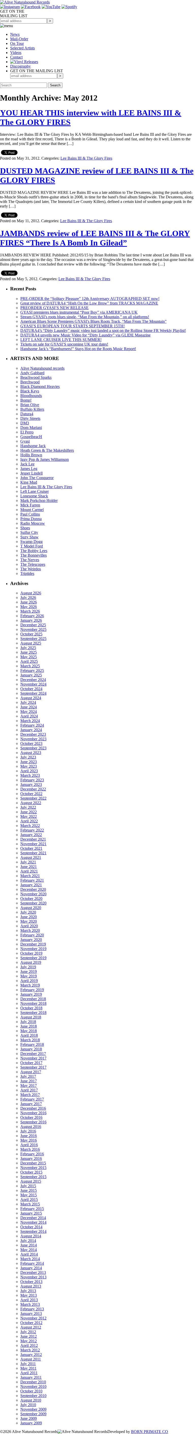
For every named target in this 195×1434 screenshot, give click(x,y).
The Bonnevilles (33, 555)
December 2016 (33, 1108)
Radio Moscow (32, 523)
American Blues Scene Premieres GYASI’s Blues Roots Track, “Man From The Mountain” (93, 321)
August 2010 (30, 1400)
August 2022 (30, 803)
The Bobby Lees (33, 551)
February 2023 (32, 780)
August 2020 (30, 907)
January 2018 (31, 1049)
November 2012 (33, 1318)
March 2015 (30, 1204)
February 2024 (32, 725)
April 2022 (29, 821)
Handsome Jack (33, 446)
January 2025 (31, 675)
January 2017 (31, 1104)
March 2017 (30, 1094)
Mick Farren (30, 505)
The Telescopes (32, 564)
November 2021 (33, 844)
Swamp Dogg (31, 541)
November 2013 (33, 1277)
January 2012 (31, 1354)
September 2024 (33, 693)
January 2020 (31, 939)
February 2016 (32, 1154)
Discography (20, 66)
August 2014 (30, 1236)
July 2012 (28, 1332)
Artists (22, 48)
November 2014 (33, 1222)
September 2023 (33, 748)
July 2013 (28, 1291)
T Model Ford (31, 546)
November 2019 (33, 949)
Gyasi (25, 441)
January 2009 (31, 1423)
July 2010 (28, 1405)
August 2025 (30, 643)
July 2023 (28, 757)
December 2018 (33, 999)
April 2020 (29, 926)
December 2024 (33, 679)
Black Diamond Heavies (40, 386)
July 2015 (28, 1186)
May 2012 (28, 1341)
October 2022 (31, 793)
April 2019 (29, 980)
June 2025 (28, 652)
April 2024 (29, 716)
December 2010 (33, 1382)
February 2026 (32, 616)
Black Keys (29, 391)
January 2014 (31, 1268)
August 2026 (30, 593)
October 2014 (31, 1227)
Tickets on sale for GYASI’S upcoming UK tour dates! (64, 344)
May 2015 (28, 1195)
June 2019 (28, 971)
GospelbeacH (31, 437)
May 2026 (28, 607)
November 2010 (33, 1386)
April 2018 (29, 1035)
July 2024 (28, 702)
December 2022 (33, 789)
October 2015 (31, 1172)
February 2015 (32, 1208)
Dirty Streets (30, 418)
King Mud (28, 482)
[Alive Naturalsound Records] (25, 2)
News (15, 34)
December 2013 (33, 1272)
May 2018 (28, 1031)
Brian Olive (29, 405)
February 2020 (32, 935)
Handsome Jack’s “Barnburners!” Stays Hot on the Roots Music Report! (78, 349)
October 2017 (31, 1063)
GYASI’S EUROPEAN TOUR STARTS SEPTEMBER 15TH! (72, 326)
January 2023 (31, 784)
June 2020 (28, 917)
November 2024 (33, 684)
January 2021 (31, 885)
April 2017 (29, 1090)
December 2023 (33, 734)
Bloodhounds (31, 395)
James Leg (28, 468)
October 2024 (31, 689)
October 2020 (31, 898)
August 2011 (30, 1359)
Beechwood (30, 382)
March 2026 (30, 611)
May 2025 (28, 657)
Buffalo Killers (32, 409)
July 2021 (28, 862)
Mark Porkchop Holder (39, 500)
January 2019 (31, 994)
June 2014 (28, 1245)
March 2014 (30, 1259)
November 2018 (33, 1003)
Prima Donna (31, 519)
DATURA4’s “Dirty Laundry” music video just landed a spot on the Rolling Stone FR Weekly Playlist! (103, 330)
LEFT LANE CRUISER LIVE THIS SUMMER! (61, 339)
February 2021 (32, 880)
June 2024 (28, 707)
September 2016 (33, 1122)
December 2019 (33, 944)
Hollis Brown (31, 455)
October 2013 (31, 1281)
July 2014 (28, 1240)
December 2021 (33, 839)
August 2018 (30, 1017)
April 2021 (29, 871)
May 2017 (28, 1085)
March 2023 (30, 775)
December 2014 (33, 1218)
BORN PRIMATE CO (149, 1431)
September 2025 (33, 638)
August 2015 (30, 1181)
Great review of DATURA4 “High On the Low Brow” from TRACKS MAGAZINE (89, 303)
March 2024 (30, 721)
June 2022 (28, 812)
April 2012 (29, 1345)
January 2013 (31, 1313)
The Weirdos (30, 569)
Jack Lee (27, 464)
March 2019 (30, 985)
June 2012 (28, 1336)
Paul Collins (30, 514)
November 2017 (33, 1058)
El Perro (27, 432)
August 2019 (30, 962)
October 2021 (31, 848)
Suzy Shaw (29, 537)
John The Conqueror (37, 478)
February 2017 (32, 1099)
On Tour (17, 43)
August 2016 (30, 1126)
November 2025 (33, 629)
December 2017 (33, 1053)
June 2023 (28, 762)
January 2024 (31, 730)
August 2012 (30, 1327)
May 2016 (28, 1140)
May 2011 (28, 1368)
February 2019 (32, 990)
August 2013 (30, 1286)
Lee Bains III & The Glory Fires (86, 158)
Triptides (27, 573)
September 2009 (33, 1414)
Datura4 (26, 414)
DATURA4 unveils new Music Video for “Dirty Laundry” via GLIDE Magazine (85, 335)
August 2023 (30, 752)
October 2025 (31, 634)
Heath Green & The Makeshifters (47, 450)
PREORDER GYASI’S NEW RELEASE (54, 308)
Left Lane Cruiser (34, 491)
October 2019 (31, 953)
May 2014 (28, 1250)
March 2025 (30, 666)
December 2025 (33, 625)
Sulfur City (29, 532)
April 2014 (29, 1254)
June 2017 (28, 1081)
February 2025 (32, 670)
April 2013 (29, 1300)
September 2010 (33, 1395)
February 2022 (32, 830)
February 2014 (32, 1263)
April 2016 (29, 1145)
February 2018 (32, 1044)
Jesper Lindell (31, 473)
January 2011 (31, 1377)
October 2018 (31, 1008)
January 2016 (31, 1158)
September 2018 (33, 1012)
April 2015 (29, 1199)
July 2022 (28, 807)
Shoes (25, 528)
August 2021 (30, 857)
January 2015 (31, 1213)
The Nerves (29, 560)
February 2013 (32, 1309)
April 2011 (29, 1373)
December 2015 (33, 1163)
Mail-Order (19, 39)
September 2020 (33, 903)
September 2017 (33, 1067)
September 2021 (33, 853)
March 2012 (30, 1350)
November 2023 (33, 739)
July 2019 (28, 967)
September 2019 (33, 958)
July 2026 (28, 597)
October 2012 (31, 1322)
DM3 (24, 423)
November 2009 (33, 1409)
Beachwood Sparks (36, 377)
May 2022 (28, 816)
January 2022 (31, 835)
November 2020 (33, 894)
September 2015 (33, 1177)
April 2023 (29, 771)
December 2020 (33, 889)
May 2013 (28, 1295)
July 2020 (28, 912)
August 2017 (30, 1072)
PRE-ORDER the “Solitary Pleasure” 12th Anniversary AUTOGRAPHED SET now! (89, 298)
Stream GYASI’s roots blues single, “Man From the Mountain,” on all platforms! (84, 317)
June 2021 (28, 866)
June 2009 (28, 1418)
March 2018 (30, 1040)
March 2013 (30, 1304)
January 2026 (31, 620)
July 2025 (28, 648)
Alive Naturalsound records (42, 368)
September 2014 (33, 1231)
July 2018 (28, 1022)
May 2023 (28, 766)
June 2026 (28, 602)
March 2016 (30, 1149)
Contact (16, 57)
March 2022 (30, 825)
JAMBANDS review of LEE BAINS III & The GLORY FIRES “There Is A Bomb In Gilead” (95, 238)
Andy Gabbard (32, 373)
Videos (15, 52)
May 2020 (28, 921)
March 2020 (30, 930)
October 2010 (31, 1391)
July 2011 (28, 1364)
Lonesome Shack (34, 496)
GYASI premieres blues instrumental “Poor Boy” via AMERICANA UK (79, 312)
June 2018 (28, 1026)
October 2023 (31, 743)
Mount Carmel (32, 509)
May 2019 (28, 976)
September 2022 (33, 798)
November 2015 (33, 1167)
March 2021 (30, 876)
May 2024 (28, 711)
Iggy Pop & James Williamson (44, 459)
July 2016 (28, 1131)
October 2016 (31, 1117)
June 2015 (28, 1190)
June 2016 (28, 1136)
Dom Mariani (31, 427)
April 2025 (29, 661)
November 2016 (33, 1113)
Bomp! (25, 400)
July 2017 (28, 1076)
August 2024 (30, 698)
